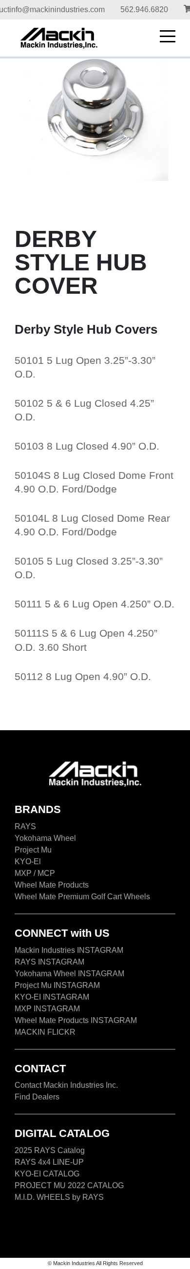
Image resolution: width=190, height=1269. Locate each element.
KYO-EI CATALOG (47, 1174)
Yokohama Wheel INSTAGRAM (69, 973)
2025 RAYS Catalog (50, 1150)
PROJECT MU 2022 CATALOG (69, 1185)
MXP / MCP (35, 873)
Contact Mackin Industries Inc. (66, 1085)
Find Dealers (37, 1097)
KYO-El (28, 861)
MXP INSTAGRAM (47, 1008)
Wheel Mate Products (52, 885)
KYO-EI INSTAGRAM (52, 997)
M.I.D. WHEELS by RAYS (59, 1197)
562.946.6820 (144, 9)
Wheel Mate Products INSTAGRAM (76, 1020)
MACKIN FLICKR (45, 1032)
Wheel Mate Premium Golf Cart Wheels (82, 896)
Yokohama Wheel (45, 838)
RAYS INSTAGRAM (49, 962)
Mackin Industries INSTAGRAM (69, 950)
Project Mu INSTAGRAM (57, 985)
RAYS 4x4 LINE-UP (49, 1162)
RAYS (25, 826)
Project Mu (33, 850)
